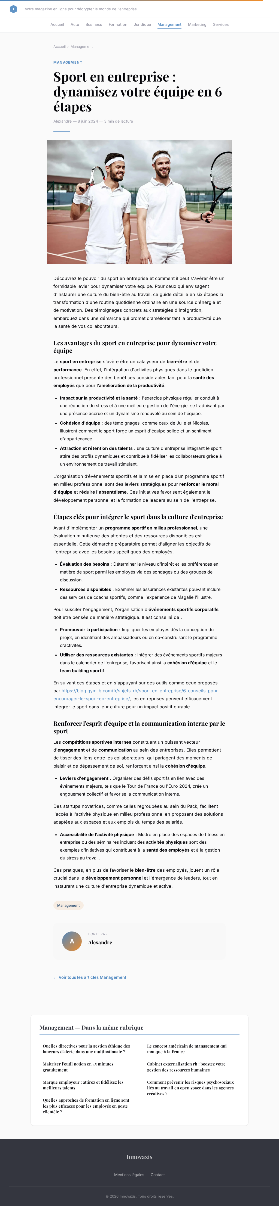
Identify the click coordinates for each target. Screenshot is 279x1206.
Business (94, 24)
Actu (75, 24)
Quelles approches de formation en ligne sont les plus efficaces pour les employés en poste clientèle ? (86, 1105)
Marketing (197, 24)
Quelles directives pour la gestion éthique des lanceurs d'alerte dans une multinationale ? (86, 1048)
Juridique (142, 24)
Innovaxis (139, 1156)
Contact (158, 1174)
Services (221, 24)
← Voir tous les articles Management (89, 977)
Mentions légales (129, 1174)
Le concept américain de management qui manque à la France (187, 1048)
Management (169, 24)
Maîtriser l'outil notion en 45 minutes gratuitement (78, 1066)
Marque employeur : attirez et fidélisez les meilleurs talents (83, 1084)
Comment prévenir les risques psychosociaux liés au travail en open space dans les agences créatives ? (190, 1087)
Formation (118, 24)
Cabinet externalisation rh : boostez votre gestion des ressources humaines (186, 1066)
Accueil (57, 24)
